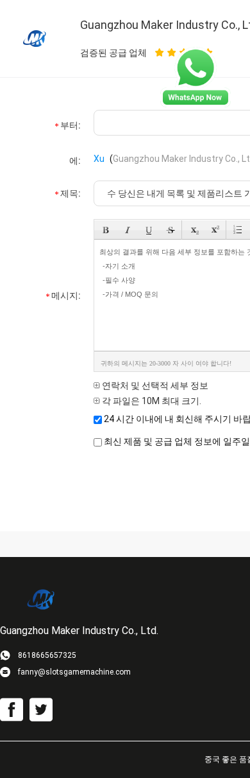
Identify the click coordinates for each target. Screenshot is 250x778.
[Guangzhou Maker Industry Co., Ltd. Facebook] (11, 709)
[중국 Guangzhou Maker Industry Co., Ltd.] (35, 38)
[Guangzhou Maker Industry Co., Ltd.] (41, 599)
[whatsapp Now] (195, 104)
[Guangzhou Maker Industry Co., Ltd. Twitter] (41, 709)
